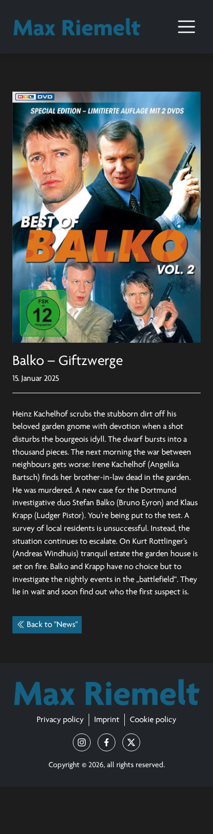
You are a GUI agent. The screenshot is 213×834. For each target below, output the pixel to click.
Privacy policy (60, 720)
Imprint (106, 720)
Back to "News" (52, 625)
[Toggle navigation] (186, 27)
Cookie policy (153, 720)
